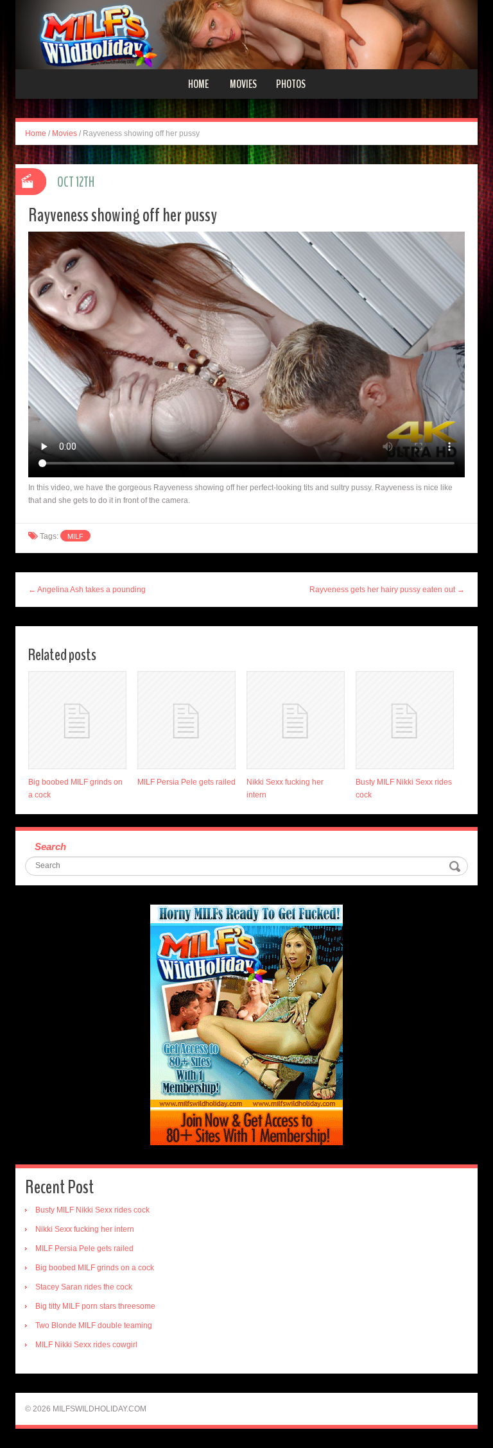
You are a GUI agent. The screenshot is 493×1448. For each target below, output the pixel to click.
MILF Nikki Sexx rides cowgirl (86, 1344)
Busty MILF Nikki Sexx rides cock (92, 1209)
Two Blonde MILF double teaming (93, 1325)
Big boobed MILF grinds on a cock (94, 1267)
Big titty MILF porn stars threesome (95, 1306)
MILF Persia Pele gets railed (186, 782)
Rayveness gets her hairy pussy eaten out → (387, 589)
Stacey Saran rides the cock (83, 1286)
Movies (243, 84)
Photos (291, 84)
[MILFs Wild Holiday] (246, 34)
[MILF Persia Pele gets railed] (186, 720)
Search (50, 846)
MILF (75, 536)
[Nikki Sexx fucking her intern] (295, 720)
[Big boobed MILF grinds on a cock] (77, 720)
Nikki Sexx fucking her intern (84, 1229)
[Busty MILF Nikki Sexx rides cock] (405, 720)
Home (198, 84)
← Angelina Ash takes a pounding (87, 589)
